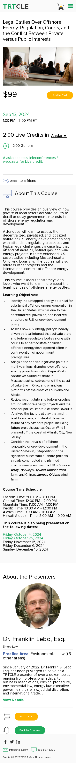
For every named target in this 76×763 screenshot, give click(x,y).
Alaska (56, 135)
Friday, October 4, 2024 (22, 534)
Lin (18, 741)
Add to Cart (60, 95)
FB (5, 741)
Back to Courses (29, 730)
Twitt (11, 741)
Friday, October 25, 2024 (23, 538)
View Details (13, 700)
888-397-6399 (46, 750)
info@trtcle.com (18, 750)
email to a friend (22, 181)
